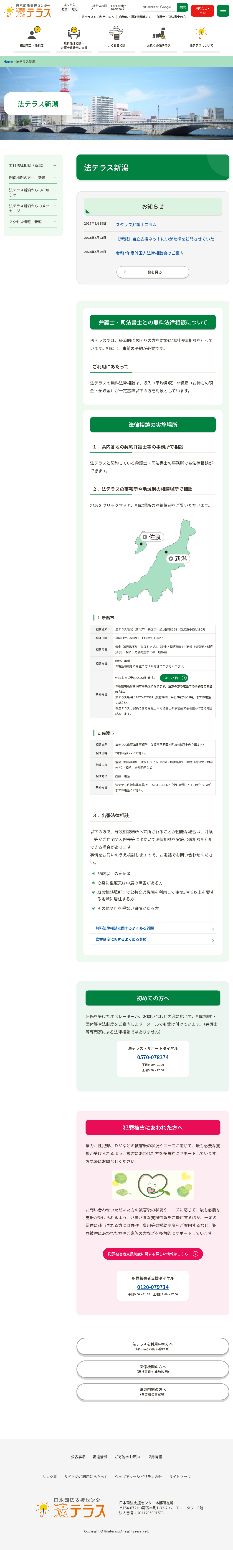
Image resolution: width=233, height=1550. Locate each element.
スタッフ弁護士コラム (136, 224)
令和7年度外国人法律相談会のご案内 (150, 253)
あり (64, 9)
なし (75, 9)
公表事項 (78, 1456)
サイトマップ (180, 1476)
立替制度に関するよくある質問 (121, 939)
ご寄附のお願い (98, 7)
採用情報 (154, 1456)
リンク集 (49, 1476)
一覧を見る (142, 272)
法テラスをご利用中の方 (98, 17)
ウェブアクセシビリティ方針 (138, 1476)
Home (8, 61)
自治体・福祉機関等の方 (135, 17)
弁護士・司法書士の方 (171, 17)
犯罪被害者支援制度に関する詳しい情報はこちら (148, 1253)
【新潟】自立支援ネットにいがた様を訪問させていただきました (168, 239)
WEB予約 (171, 678)
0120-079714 (153, 1286)
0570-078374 (153, 1057)
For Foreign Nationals (118, 7)
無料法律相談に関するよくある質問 (125, 928)
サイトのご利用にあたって (86, 1476)
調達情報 (100, 1456)
